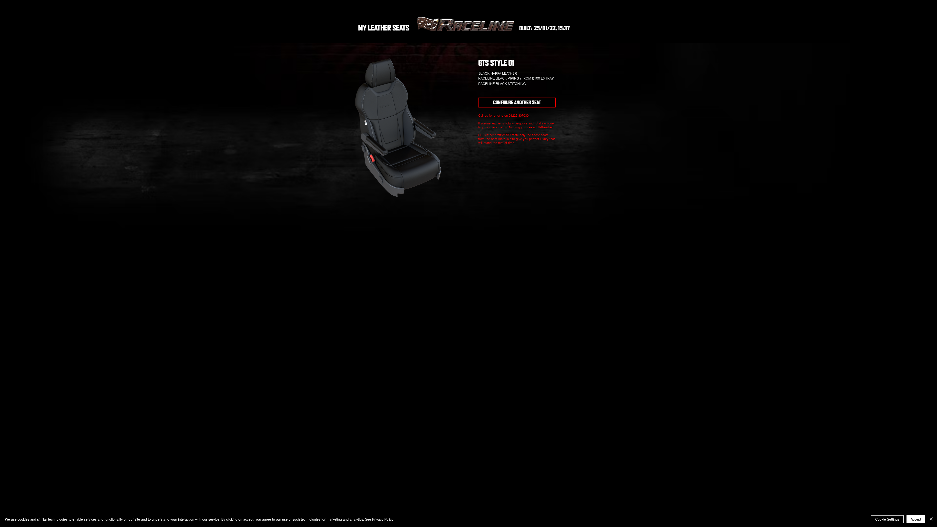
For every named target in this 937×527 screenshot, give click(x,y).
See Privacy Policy (379, 519)
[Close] (931, 519)
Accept (916, 519)
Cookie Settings (887, 519)
